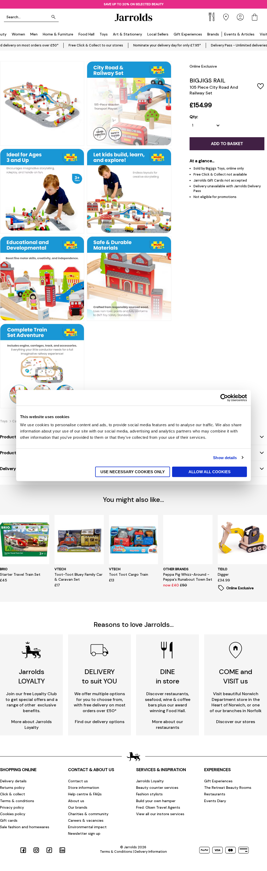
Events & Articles (239, 34)
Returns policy (12, 787)
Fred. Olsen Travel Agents (158, 807)
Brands (213, 34)
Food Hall (86, 34)
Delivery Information (151, 851)
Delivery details (13, 781)
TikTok (49, 850)
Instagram (36, 850)
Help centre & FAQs (85, 794)
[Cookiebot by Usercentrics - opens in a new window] (224, 397)
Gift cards (8, 820)
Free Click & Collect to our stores (96, 45)
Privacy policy (12, 807)
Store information (83, 787)
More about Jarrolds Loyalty (31, 724)
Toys (104, 34)
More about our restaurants (167, 724)
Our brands (77, 807)
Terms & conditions (17, 800)
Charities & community (88, 814)
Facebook (23, 850)
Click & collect (12, 794)
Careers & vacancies (86, 820)
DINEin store (167, 676)
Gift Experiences (188, 34)
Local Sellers (157, 34)
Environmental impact (87, 827)
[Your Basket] (254, 17)
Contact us (78, 781)
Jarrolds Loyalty (150, 781)
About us (76, 800)
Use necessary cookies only (132, 472)
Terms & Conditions (116, 851)
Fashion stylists (149, 794)
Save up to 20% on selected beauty (133, 4)
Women (18, 34)
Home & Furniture (58, 34)
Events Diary (215, 800)
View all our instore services (160, 814)
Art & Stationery (127, 34)
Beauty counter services (157, 787)
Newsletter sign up (84, 833)
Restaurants (214, 794)
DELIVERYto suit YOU (99, 676)
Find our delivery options (99, 721)
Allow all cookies (209, 472)
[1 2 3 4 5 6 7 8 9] (207, 125)
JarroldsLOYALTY (31, 676)
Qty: (194, 117)
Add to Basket (227, 143)
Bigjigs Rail (207, 80)
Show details (225, 457)
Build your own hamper (155, 800)
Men (34, 34)
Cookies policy (12, 814)
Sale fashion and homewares (24, 827)
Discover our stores (235, 721)
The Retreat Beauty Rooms (227, 787)
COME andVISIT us (235, 676)
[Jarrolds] (133, 17)
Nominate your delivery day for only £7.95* (167, 45)
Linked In (62, 850)
